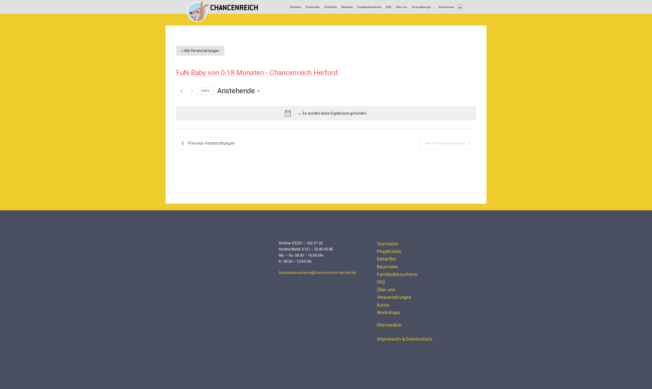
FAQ (388, 6)
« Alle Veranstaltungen (200, 51)
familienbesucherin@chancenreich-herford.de (317, 273)
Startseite (295, 6)
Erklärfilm (330, 6)
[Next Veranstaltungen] (192, 91)
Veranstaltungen (421, 6)
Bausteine (347, 6)
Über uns (401, 6)
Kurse (383, 305)
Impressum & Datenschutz (404, 339)
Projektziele (313, 6)
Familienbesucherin (369, 6)
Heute (205, 90)
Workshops (388, 312)
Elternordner (446, 6)
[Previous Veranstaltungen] (181, 91)
